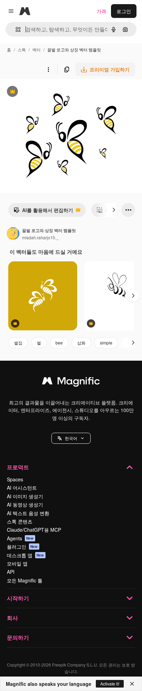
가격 (101, 11)
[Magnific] (71, 382)
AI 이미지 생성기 (25, 496)
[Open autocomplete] (15, 29)
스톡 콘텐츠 (19, 521)
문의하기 (18, 637)
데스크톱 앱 (25, 555)
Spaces (15, 479)
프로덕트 (18, 467)
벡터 (36, 49)
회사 (12, 618)
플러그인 (22, 546)
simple (106, 343)
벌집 (18, 343)
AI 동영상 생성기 (25, 504)
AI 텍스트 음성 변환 (28, 513)
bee (59, 343)
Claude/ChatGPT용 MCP (34, 529)
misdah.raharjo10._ (40, 237)
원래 (39, 92)
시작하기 (18, 598)
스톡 (22, 49)
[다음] (114, 210)
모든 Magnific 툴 (24, 580)
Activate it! (109, 684)
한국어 (71, 438)
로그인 (123, 11)
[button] (71, 438)
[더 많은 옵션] (48, 69)
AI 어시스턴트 (22, 487)
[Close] (132, 684)
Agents (20, 538)
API (10, 571)
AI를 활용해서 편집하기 (43, 212)
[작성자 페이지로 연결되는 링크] (13, 234)
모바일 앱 (17, 563)
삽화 (81, 343)
